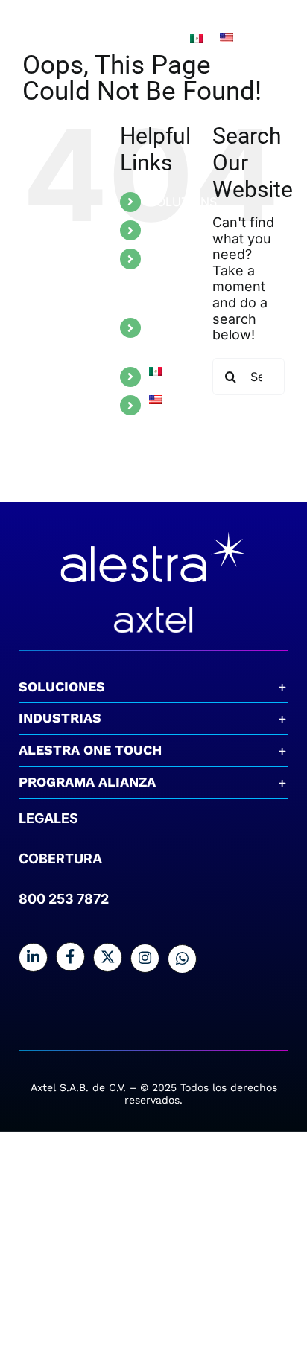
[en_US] (226, 40)
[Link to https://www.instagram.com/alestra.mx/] (144, 958)
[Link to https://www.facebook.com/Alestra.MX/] (70, 956)
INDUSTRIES (184, 230)
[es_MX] (196, 40)
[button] (153, 687)
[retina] (153, 530)
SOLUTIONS (183, 201)
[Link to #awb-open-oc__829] (285, 39)
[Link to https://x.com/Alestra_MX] (107, 957)
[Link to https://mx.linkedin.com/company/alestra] (33, 957)
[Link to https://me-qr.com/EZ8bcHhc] (182, 958)
